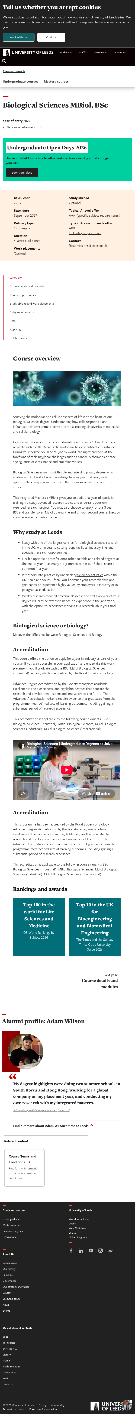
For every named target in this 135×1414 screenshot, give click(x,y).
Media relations (11, 1366)
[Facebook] (71, 1251)
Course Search (14, 71)
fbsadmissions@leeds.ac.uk (88, 245)
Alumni (118, 52)
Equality (7, 1293)
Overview (16, 277)
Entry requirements (22, 312)
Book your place (22, 172)
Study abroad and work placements (32, 303)
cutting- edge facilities (72, 547)
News (6, 1304)
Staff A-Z (8, 1378)
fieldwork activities (90, 574)
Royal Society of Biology (92, 824)
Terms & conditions (13, 1409)
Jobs (5, 1336)
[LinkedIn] (81, 1251)
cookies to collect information (35, 17)
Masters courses (56, 81)
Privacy (42, 1405)
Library (7, 1354)
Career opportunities (23, 295)
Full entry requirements (85, 232)
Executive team (11, 1299)
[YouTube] (91, 1251)
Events (6, 1310)
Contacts (8, 1384)
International (10, 1237)
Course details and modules (27, 286)
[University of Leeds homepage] (28, 52)
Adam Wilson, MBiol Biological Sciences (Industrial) (41, 1110)
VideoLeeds (9, 1372)
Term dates (9, 1342)
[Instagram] (100, 1251)
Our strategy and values (16, 1287)
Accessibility (58, 1405)
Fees (12, 320)
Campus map (10, 1263)
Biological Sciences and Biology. (81, 634)
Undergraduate (11, 1219)
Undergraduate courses (20, 81)
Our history (9, 1269)
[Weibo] (110, 1251)
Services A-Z (10, 1348)
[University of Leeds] (111, 1406)
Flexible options (33, 558)
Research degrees (13, 1231)
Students (64, 52)
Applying (15, 329)
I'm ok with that (18, 37)
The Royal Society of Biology (93, 673)
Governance (10, 1281)
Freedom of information (43, 1409)
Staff (82, 52)
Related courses (20, 338)
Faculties (99, 52)
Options (51, 37)
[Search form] (4, 61)
